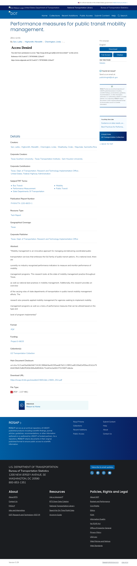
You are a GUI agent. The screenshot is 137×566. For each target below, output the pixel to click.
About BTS (13, 497)
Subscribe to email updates (102, 467)
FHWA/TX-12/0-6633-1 (21, 203)
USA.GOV (125, 562)
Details (102, 63)
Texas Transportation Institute (47, 159)
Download (113, 49)
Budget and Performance (100, 501)
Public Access (86, 15)
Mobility (59, 185)
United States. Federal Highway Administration (31, 173)
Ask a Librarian (55, 497)
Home (44, 15)
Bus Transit (17, 185)
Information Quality (97, 519)
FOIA (92, 515)
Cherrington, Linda (53, 41)
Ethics (92, 510)
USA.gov (93, 537)
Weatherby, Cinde (65, 147)
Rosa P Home (78, 422)
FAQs (11, 506)
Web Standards (96, 545)
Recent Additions (70, 15)
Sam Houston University (72, 159)
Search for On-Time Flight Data (61, 510)
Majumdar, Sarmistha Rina (86, 147)
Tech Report (16, 215)
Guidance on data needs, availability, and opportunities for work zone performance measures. (113, 123)
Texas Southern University (22, 159)
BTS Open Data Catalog (59, 501)
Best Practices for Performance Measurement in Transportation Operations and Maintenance (113, 127)
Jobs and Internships (17, 510)
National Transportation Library (61, 506)
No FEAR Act (95, 523)
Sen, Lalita (17, 41)
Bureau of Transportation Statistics (114, 7)
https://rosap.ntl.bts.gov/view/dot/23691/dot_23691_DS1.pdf (36, 380)
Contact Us (107, 434)
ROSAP (14, 423)
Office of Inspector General (100, 528)
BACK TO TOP (107, 144)
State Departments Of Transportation (28, 191)
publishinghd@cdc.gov (109, 77)
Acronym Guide (55, 515)
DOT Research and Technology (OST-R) (24, 515)
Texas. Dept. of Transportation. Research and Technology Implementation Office (44, 170)
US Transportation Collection (22, 353)
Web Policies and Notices (100, 541)
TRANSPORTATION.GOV (110, 562)
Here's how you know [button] (120, 3)
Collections (54, 15)
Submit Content (102, 15)
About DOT (94, 497)
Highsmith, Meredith (33, 41)
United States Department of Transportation (41, 7)
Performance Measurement (24, 188)
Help (114, 15)
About (105, 429)
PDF (12, 329)
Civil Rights (94, 506)
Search (124, 15)
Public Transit (62, 188)
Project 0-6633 (17, 341)
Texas (13, 227)
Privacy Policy (95, 532)
